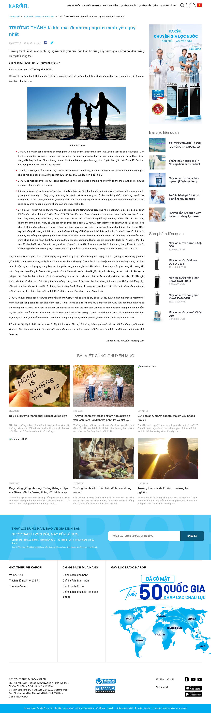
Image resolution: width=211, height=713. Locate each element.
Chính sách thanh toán (75, 580)
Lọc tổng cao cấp (128, 5)
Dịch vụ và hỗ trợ (168, 5)
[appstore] (193, 688)
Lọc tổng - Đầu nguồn (148, 5)
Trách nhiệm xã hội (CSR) (24, 580)
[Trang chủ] (19, 5)
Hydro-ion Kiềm (110, 5)
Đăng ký (192, 536)
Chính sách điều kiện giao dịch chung (80, 594)
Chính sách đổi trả (73, 586)
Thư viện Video (18, 586)
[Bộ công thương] (105, 681)
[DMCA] (105, 690)
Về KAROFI (16, 575)
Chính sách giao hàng (75, 575)
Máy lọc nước (73, 5)
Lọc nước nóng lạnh (91, 5)
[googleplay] (193, 694)
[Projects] (199, 5)
